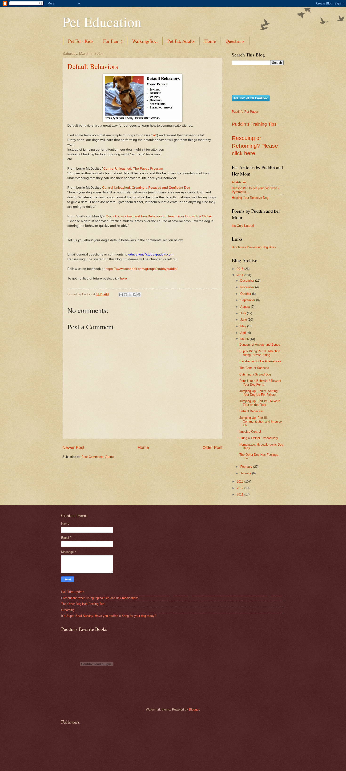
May (243, 326)
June (244, 319)
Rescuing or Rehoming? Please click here (255, 145)
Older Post (212, 447)
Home (210, 41)
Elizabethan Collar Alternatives (260, 361)
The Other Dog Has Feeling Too (82, 604)
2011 (240, 494)
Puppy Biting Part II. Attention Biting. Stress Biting (259, 352)
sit (154, 135)
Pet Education (101, 21)
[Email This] (121, 294)
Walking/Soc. (145, 41)
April (243, 333)
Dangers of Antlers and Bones (259, 344)
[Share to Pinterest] (139, 294)
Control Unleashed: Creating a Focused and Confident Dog (146, 187)
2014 (240, 275)
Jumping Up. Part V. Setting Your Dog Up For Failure (258, 392)
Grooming (67, 610)
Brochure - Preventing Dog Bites (254, 247)
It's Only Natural (243, 226)
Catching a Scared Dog (255, 374)
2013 (240, 481)
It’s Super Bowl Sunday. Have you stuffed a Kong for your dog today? (108, 616)
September (248, 300)
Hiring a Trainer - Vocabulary (258, 438)
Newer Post (73, 447)
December (247, 280)
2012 (240, 488)
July (243, 313)
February (246, 466)
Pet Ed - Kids (80, 41)
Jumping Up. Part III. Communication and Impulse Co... (260, 421)
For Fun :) (112, 41)
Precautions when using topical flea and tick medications (100, 598)
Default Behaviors (92, 66)
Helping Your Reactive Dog (250, 198)
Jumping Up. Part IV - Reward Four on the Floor (259, 402)
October (246, 294)
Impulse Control (250, 431)
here (123, 278)
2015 (240, 269)
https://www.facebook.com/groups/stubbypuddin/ (141, 269)
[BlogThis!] (125, 294)
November (247, 287)
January (246, 473)
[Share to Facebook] (134, 294)
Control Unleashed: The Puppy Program (133, 168)
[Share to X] (130, 294)
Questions (235, 41)
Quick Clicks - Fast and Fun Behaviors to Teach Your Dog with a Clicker (159, 216)
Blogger (194, 709)
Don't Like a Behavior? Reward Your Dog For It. (260, 382)
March (245, 339)
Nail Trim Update (72, 592)
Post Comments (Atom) (97, 457)
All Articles (239, 182)
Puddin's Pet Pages (245, 111)
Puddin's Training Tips (254, 124)
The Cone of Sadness (254, 368)
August (245, 306)
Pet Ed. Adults (181, 41)
